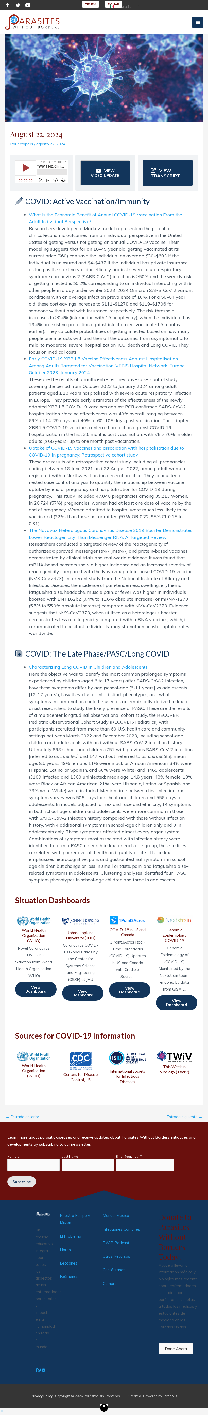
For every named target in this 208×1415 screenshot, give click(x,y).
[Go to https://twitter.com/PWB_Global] (17, 6)
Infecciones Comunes (121, 1229)
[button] (105, 172)
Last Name (70, 1156)
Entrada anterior (22, 1116)
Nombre (13, 1156)
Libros (65, 1249)
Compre (110, 1283)
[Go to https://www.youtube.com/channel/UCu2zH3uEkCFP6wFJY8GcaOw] (27, 6)
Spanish (123, 6)
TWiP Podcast (116, 1242)
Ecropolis (170, 1396)
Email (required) (129, 1156)
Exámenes (69, 1276)
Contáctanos (114, 1269)
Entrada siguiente (184, 1116)
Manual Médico (116, 1215)
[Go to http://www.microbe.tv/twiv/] (174, 1062)
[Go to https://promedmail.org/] (127, 1066)
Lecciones (68, 1263)
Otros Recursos (116, 1256)
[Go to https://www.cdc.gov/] (80, 1066)
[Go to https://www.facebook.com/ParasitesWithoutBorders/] (7, 6)
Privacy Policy (42, 1396)
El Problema (70, 1236)
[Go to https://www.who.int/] (33, 1064)
